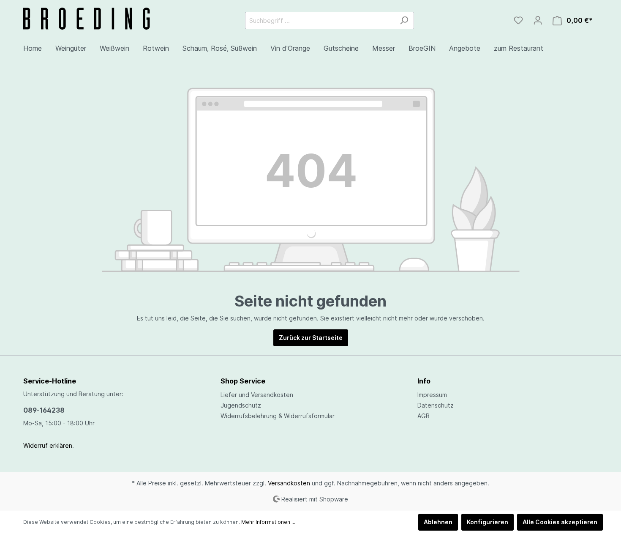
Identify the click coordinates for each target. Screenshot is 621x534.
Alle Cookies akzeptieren (560, 522)
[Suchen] (404, 20)
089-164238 (44, 410)
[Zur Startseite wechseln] (86, 19)
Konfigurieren (487, 522)
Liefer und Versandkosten (257, 394)
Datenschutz (435, 405)
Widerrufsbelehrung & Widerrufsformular (278, 415)
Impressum (432, 394)
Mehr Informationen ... (268, 522)
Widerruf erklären (47, 445)
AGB (423, 415)
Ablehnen (438, 522)
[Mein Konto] (537, 20)
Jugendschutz (241, 405)
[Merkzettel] (518, 20)
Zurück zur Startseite (311, 337)
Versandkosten (289, 483)
